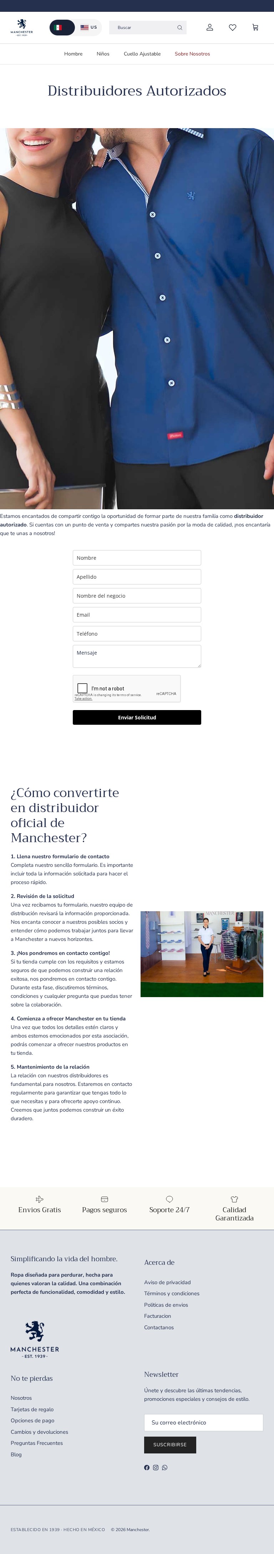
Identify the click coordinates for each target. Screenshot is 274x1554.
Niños (103, 53)
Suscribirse (170, 1445)
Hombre (73, 53)
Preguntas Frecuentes (37, 1443)
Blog (16, 1454)
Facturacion (157, 1316)
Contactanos (159, 1327)
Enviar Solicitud (137, 717)
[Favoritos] (232, 27)
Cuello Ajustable (142, 53)
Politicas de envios (166, 1304)
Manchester (138, 1530)
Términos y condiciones (171, 1293)
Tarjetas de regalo (32, 1409)
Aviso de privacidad (167, 1282)
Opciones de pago (32, 1420)
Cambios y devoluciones (39, 1432)
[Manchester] (22, 27)
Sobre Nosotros (192, 53)
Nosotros (21, 1398)
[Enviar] (180, 27)
